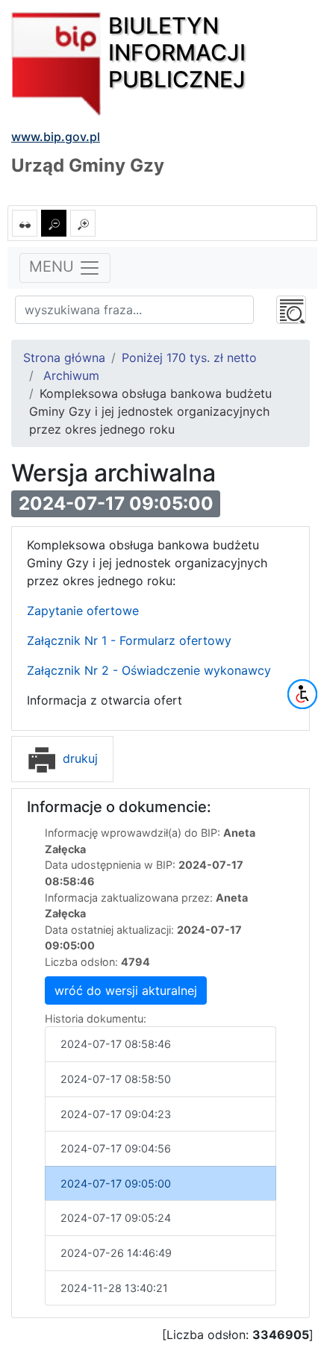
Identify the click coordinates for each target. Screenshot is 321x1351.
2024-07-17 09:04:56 (115, 1148)
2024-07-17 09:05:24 (115, 1217)
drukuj (78, 758)
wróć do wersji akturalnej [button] (125, 990)
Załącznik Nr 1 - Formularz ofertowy (129, 640)
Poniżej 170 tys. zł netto (189, 357)
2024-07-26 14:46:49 (116, 1253)
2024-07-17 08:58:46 (115, 1044)
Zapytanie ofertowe (83, 610)
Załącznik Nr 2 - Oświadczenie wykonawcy (149, 670)
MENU (53, 267)
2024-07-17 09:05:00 (115, 1183)
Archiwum (71, 375)
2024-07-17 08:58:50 (115, 1079)
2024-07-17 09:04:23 (115, 1114)
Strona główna (64, 357)
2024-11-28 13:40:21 (114, 1288)
